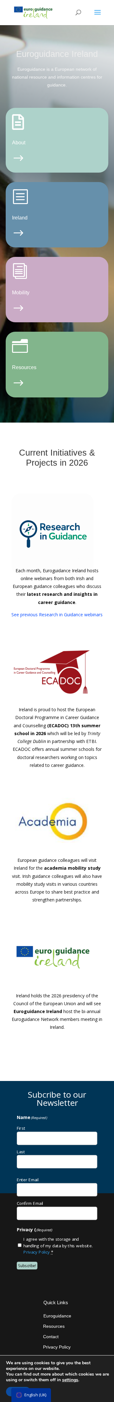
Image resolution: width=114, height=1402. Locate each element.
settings (70, 1380)
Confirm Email (30, 1203)
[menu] (31, 1395)
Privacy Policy (36, 1252)
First (21, 1128)
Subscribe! (27, 1265)
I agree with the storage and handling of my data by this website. (57, 1245)
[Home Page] (33, 12)
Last (21, 1151)
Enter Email (28, 1179)
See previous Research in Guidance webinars (57, 615)
